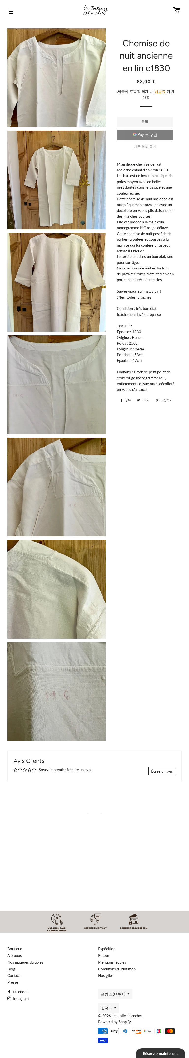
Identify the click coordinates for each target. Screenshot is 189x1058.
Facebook (20, 992)
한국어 (106, 1008)
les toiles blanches (127, 1015)
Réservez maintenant (160, 1053)
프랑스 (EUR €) (113, 994)
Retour (103, 955)
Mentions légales (112, 962)
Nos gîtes (106, 975)
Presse (12, 982)
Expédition (106, 948)
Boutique (14, 948)
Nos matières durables (25, 962)
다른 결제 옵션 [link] (145, 146)
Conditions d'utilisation (117, 969)
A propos (14, 955)
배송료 (160, 91)
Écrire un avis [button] (162, 771)
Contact (13, 975)
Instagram (20, 998)
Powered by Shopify (114, 1021)
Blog (11, 969)
